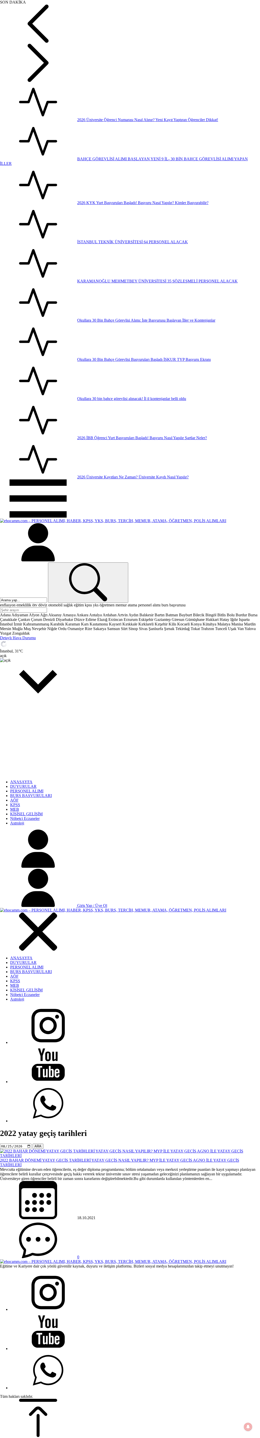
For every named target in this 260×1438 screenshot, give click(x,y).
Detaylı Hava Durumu (18, 638)
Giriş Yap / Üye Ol (91, 905)
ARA (38, 1146)
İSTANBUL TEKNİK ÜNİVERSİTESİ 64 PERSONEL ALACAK (132, 242)
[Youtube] (48, 1081)
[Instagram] (48, 1042)
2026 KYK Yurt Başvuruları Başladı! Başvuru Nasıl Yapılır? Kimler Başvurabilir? (142, 203)
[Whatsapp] (48, 1121)
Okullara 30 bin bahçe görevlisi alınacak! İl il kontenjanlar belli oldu (131, 398)
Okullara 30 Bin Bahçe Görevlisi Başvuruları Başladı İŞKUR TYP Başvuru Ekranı (144, 359)
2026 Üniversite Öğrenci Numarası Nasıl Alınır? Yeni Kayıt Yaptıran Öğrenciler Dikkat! (147, 120)
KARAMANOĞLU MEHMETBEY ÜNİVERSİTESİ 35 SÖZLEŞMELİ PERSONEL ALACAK (157, 281)
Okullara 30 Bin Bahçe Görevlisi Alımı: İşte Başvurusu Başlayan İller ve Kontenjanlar (146, 320)
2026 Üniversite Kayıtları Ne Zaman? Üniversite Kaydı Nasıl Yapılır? (133, 477)
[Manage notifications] (248, 1427)
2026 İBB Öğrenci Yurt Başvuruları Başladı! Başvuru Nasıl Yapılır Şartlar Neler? (142, 438)
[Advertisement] (130, 740)
